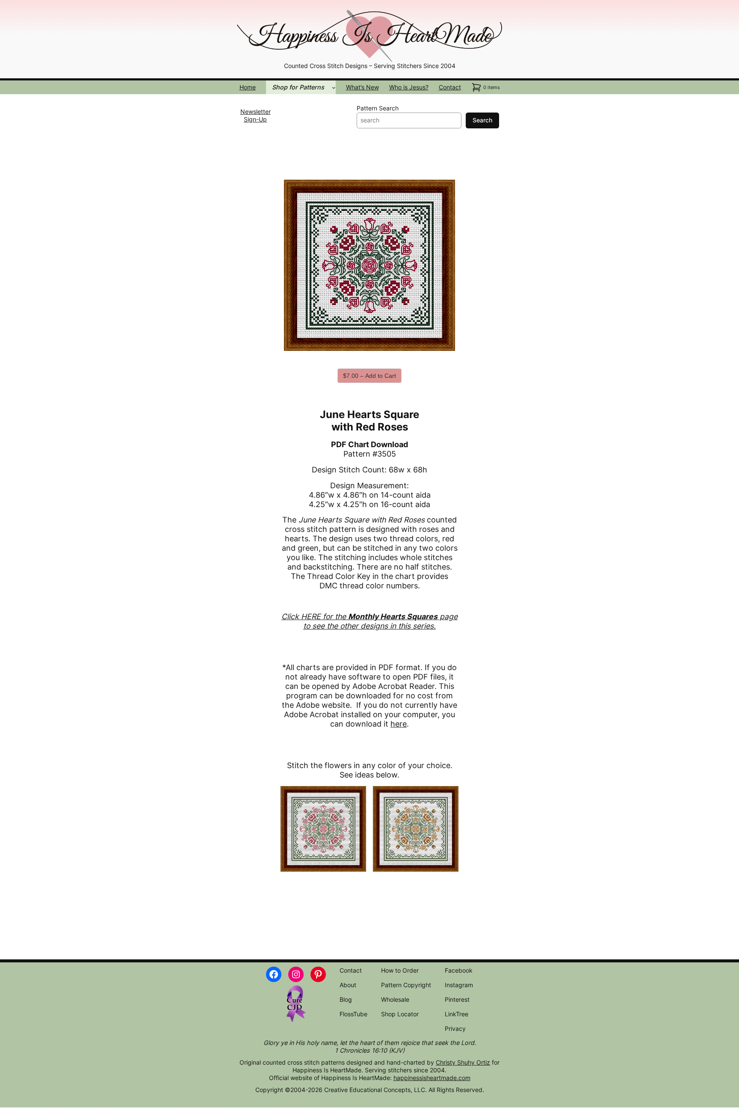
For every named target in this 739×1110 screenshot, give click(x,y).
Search (482, 120)
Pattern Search (378, 108)
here (398, 723)
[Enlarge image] (491, 19)
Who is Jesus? (409, 87)
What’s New (362, 87)
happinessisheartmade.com (431, 1077)
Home (247, 87)
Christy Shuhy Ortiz (463, 1062)
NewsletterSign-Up (255, 115)
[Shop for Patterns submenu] (334, 87)
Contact (450, 87)
